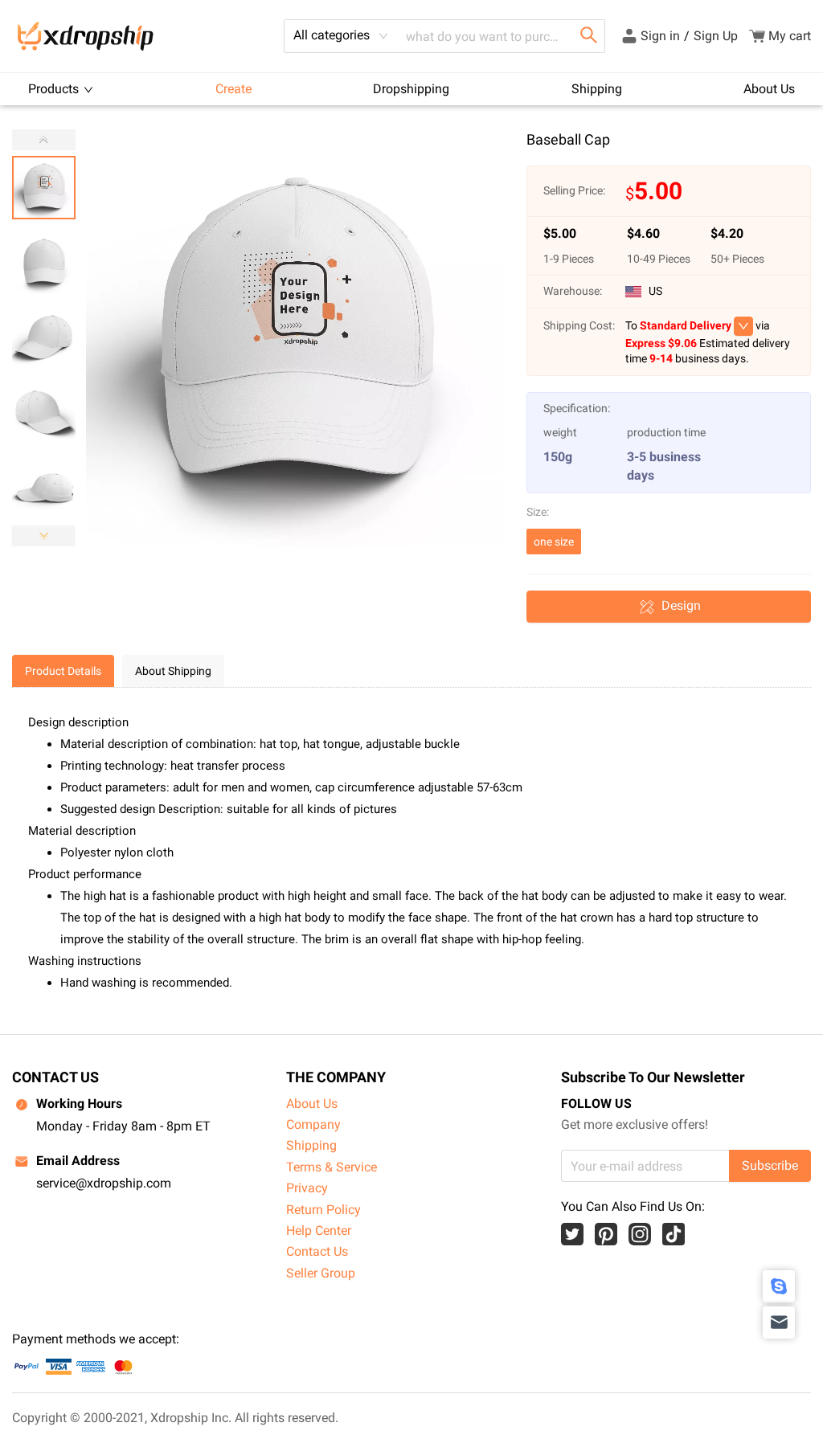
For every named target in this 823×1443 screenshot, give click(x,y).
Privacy (307, 1188)
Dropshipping (411, 88)
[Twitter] (572, 1234)
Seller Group (320, 1273)
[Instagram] (640, 1234)
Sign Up (716, 35)
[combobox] (341, 36)
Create (233, 88)
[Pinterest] (606, 1234)
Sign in (660, 35)
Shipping (596, 88)
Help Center (318, 1230)
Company (313, 1124)
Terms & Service (331, 1167)
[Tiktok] (673, 1234)
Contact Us (317, 1251)
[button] (44, 535)
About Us (769, 88)
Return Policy (323, 1209)
